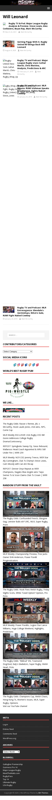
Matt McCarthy (26, 32)
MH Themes (43, 793)
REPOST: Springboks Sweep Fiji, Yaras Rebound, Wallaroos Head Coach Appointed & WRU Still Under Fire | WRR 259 (25, 449)
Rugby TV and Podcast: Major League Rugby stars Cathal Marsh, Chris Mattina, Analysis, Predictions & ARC (32, 64)
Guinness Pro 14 (10, 767)
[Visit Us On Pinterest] (37, 364)
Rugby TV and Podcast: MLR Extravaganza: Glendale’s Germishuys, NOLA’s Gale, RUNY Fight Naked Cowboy (24, 311)
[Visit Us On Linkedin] (33, 364)
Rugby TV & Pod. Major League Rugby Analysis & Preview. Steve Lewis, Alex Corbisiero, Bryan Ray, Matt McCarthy (25, 26)
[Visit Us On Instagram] (18, 364)
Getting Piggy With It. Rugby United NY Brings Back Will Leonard (32, 44)
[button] (48, 8)
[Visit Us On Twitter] (15, 364)
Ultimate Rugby (9, 782)
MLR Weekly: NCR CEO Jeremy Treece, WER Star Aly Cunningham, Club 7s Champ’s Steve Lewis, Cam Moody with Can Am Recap (25, 460)
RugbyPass (8, 776)
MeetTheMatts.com (11, 773)
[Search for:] (26, 335)
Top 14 (6, 779)
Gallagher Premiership (13, 764)
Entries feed (8, 729)
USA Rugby (7, 785)
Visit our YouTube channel (15, 706)
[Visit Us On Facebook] (26, 364)
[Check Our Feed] (30, 364)
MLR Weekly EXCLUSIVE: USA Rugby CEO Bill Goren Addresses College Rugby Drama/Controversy (23, 438)
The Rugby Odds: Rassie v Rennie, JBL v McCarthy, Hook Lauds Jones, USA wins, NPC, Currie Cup (24, 427)
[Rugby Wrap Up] (26, 3)
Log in (5, 724)
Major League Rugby (12, 770)
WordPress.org (9, 738)
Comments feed (10, 733)
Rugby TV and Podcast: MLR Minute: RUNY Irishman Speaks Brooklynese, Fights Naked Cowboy (33, 89)
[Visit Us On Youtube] (22, 364)
